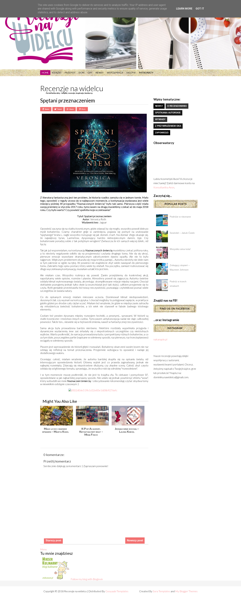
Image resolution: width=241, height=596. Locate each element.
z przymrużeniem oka (168, 126)
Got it (200, 8)
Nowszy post (135, 540)
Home (45, 72)
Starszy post (53, 540)
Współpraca (115, 72)
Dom (81, 72)
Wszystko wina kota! (180, 249)
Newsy (100, 72)
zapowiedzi (162, 132)
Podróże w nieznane (180, 216)
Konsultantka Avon (163, 187)
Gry (90, 72)
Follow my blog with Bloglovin (87, 579)
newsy (159, 106)
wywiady (160, 119)
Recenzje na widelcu (71, 88)
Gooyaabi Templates (116, 591)
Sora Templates (161, 591)
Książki (56, 72)
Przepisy (70, 72)
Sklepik (131, 72)
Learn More (184, 8)
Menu (43, 549)
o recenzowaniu (177, 106)
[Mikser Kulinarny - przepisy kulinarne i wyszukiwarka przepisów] (55, 579)
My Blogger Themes (186, 591)
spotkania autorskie (168, 112)
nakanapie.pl (160, 339)
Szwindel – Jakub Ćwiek (182, 233)
